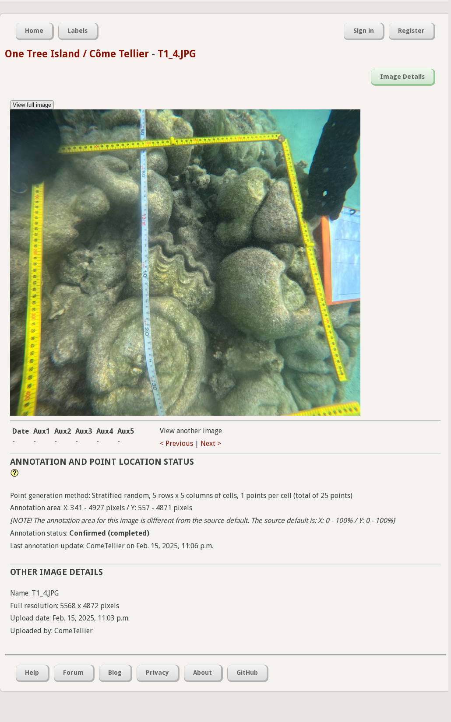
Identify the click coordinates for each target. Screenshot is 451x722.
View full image (32, 105)
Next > (211, 443)
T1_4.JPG (177, 54)
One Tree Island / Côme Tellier (77, 54)
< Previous (176, 443)
